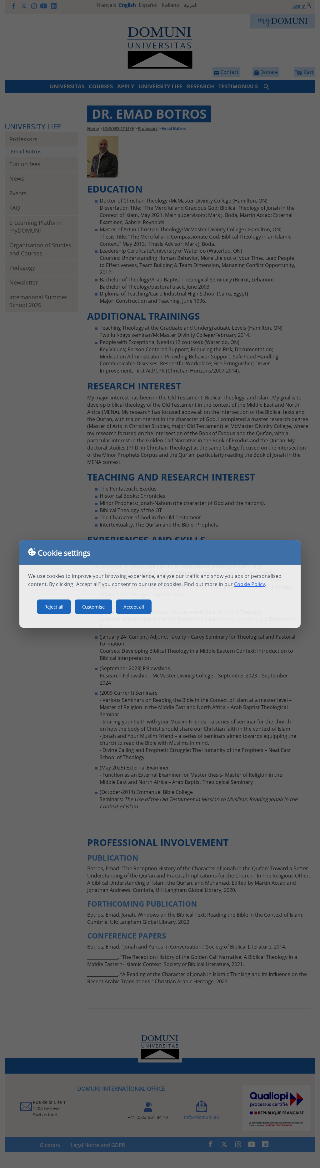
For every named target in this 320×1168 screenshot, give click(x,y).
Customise (93, 607)
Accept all (133, 607)
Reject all (53, 607)
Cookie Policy (249, 584)
